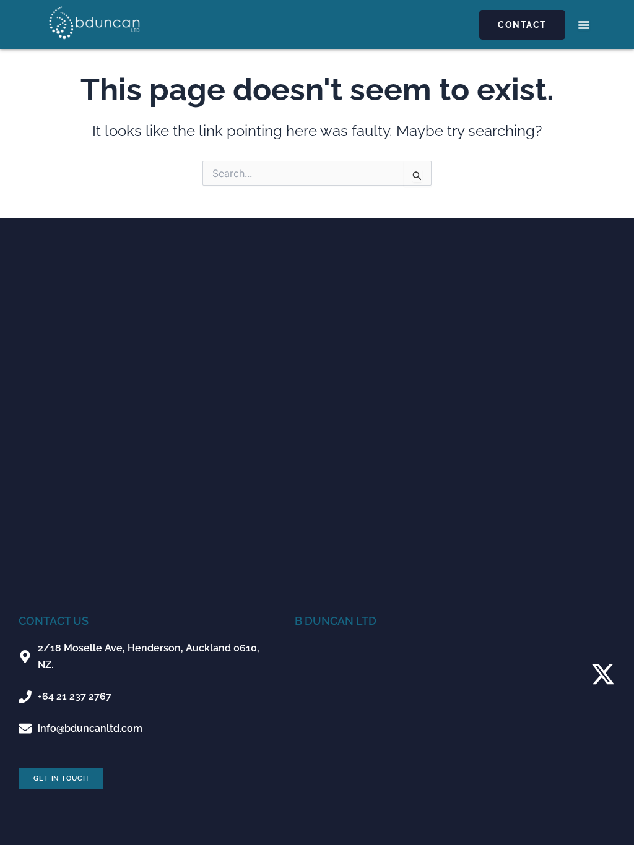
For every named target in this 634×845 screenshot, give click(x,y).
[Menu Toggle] (584, 25)
